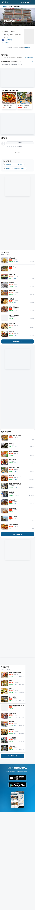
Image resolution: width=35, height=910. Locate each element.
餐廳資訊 (4, 6)
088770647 (7, 42)
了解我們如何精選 (28, 57)
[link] (16, 261)
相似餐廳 (17, 6)
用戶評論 (4, 138)
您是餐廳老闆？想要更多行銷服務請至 (17, 47)
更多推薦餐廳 (16, 534)
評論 (10, 6)
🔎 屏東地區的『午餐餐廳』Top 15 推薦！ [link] (14, 168)
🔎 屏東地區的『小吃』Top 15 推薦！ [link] (13, 164)
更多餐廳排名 (16, 341)
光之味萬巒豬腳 (8, 40)
